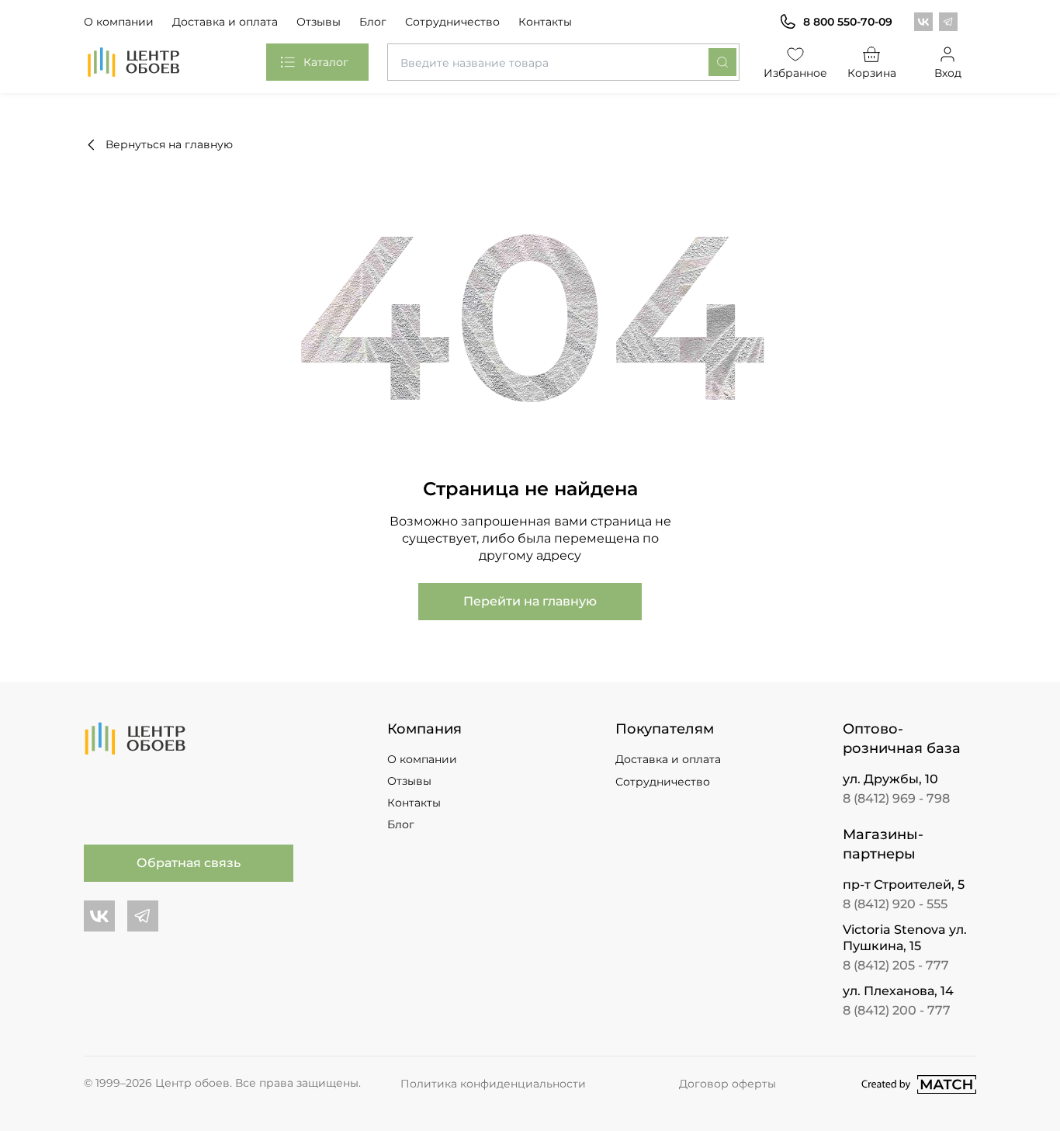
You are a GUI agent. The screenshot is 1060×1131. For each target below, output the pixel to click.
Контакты (545, 22)
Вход (947, 73)
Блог (372, 22)
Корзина (871, 73)
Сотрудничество (452, 22)
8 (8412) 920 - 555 (895, 904)
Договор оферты (727, 1084)
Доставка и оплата (225, 22)
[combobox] (563, 62)
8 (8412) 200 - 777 (897, 1010)
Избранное (796, 73)
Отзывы (318, 22)
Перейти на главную (530, 601)
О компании (119, 22)
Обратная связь (189, 862)
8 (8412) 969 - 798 (896, 798)
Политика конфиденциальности (493, 1084)
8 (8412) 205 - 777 (896, 965)
